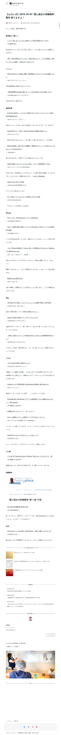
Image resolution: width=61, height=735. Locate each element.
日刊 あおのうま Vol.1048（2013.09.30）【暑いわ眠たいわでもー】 (29, 531)
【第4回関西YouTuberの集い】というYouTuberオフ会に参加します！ (29, 92)
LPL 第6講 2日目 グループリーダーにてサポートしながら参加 (28, 570)
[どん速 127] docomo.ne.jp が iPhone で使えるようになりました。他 (29, 456)
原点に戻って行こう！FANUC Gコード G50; (24, 552)
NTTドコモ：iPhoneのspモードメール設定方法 (22, 218)
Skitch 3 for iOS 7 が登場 (15, 182)
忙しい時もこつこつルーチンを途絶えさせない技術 (23, 197)
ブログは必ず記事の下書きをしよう (18, 363)
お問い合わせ (35, 732)
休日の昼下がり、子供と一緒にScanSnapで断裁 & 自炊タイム (27, 131)
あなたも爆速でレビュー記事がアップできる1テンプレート (26, 417)
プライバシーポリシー (11, 732)
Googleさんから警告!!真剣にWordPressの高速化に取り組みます (28, 384)
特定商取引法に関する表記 (24, 732)
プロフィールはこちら (10, 629)
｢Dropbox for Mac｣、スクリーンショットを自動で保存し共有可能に (29, 303)
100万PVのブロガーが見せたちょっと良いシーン (23, 435)
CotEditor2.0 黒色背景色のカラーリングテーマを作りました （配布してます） (32, 561)
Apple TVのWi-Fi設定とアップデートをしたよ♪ (22, 317)
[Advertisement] (30, 700)
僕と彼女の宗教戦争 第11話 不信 (17, 507)
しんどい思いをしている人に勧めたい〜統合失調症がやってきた (28, 40)
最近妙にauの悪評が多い (15, 278)
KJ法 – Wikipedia (39, 176)
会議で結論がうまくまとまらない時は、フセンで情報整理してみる (28, 164)
